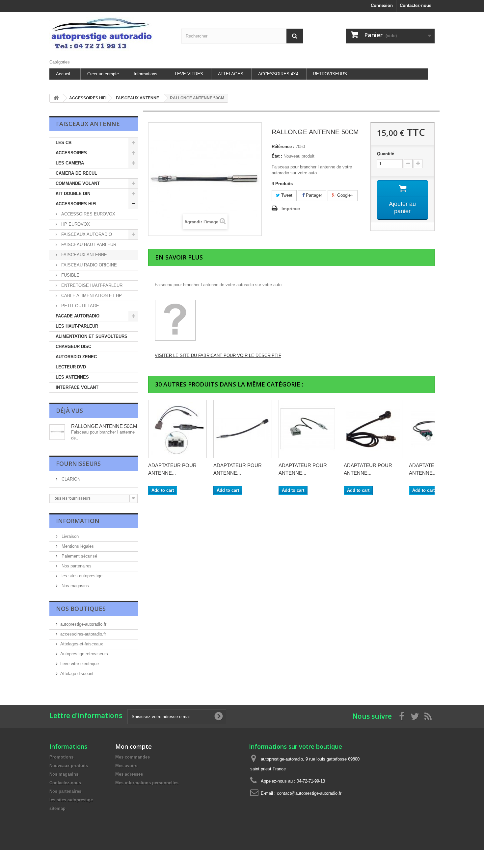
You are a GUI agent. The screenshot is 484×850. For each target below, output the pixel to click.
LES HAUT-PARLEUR (77, 326)
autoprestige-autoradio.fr (83, 624)
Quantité (385, 153)
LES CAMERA (70, 163)
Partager (313, 195)
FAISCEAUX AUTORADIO (86, 234)
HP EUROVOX (75, 224)
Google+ (344, 195)
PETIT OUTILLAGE (79, 305)
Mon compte (133, 746)
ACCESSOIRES (71, 152)
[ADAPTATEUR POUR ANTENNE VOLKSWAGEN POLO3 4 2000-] (373, 429)
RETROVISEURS (330, 73)
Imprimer (291, 208)
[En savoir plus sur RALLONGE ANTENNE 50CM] (57, 432)
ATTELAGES (230, 73)
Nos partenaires (76, 565)
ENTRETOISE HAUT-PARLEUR (91, 285)
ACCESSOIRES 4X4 (278, 73)
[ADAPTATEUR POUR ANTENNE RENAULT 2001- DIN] (242, 429)
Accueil (63, 73)
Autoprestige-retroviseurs (84, 653)
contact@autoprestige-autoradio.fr (309, 793)
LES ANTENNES (72, 377)
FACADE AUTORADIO (77, 315)
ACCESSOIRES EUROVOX (87, 214)
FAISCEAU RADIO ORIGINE (88, 264)
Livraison (69, 536)
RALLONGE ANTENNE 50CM (104, 426)
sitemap (57, 808)
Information (77, 521)
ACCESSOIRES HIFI (76, 203)
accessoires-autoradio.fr (83, 634)
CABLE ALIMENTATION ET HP (91, 295)
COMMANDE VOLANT (78, 183)
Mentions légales (77, 546)
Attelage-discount (77, 673)
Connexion (382, 5)
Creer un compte (103, 73)
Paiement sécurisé (78, 556)
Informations (145, 73)
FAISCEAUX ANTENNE (83, 254)
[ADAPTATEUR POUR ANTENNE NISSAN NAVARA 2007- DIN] (177, 429)
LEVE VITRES (189, 73)
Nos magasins (74, 585)
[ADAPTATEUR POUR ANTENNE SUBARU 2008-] (308, 429)
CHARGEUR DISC (73, 346)
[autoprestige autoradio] (110, 34)
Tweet (286, 195)
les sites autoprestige (81, 575)
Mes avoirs (126, 765)
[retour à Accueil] (56, 98)
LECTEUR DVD (71, 366)
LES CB (63, 142)
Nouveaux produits (68, 765)
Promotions (61, 757)
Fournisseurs (78, 463)
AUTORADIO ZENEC (76, 356)
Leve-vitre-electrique (79, 663)
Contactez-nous (415, 5)
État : (277, 156)
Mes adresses (129, 774)
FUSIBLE (69, 275)
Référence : (283, 146)
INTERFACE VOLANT (77, 387)
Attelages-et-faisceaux (81, 643)
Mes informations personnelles (146, 782)
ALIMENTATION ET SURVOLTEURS (91, 336)
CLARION (70, 479)
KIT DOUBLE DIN (73, 193)
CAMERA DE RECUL (76, 173)
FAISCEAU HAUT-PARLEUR (88, 244)
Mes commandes (132, 757)
